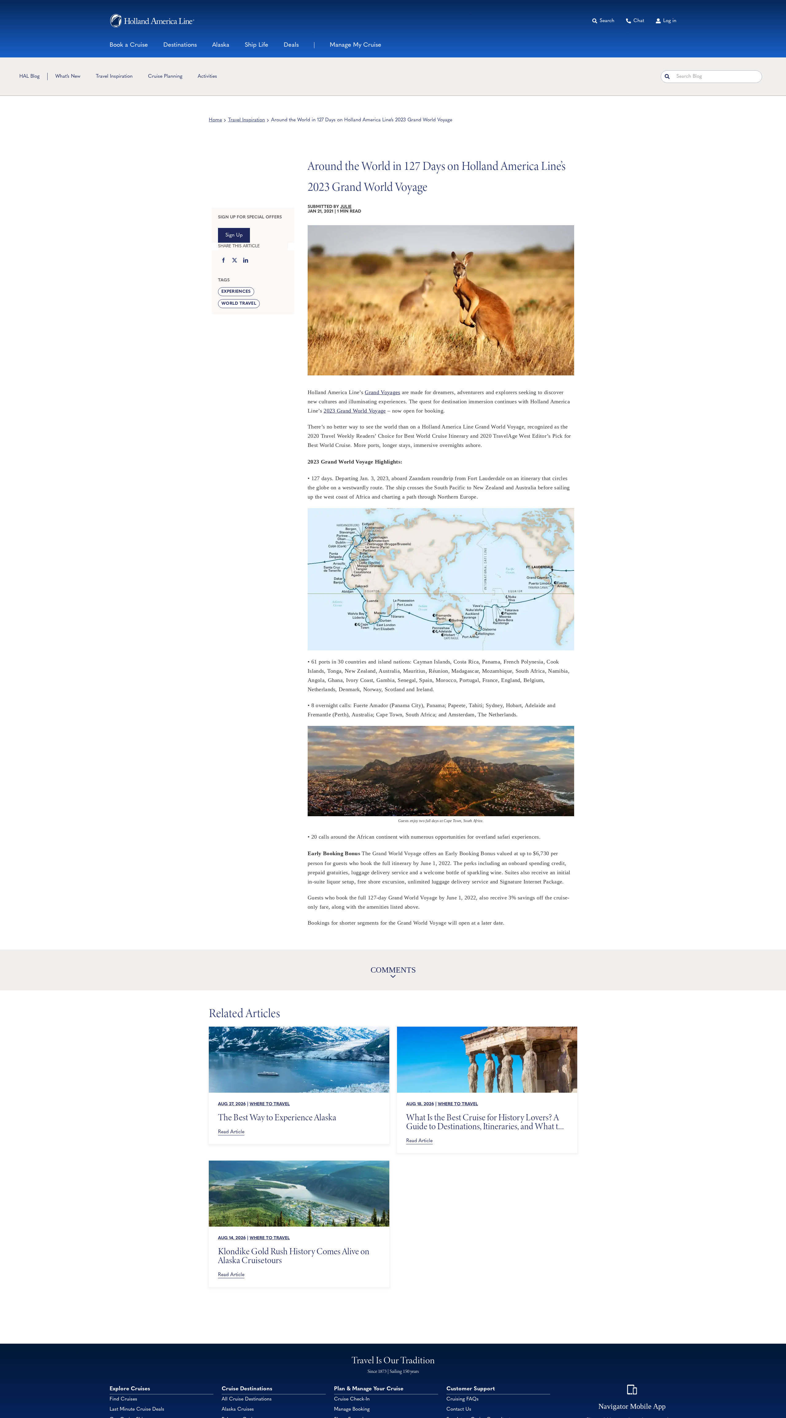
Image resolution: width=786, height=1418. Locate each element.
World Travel (238, 303)
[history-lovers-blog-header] (487, 1029)
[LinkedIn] (245, 260)
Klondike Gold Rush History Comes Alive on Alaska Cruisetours (293, 1256)
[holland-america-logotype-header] (152, 20)
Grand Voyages (382, 392)
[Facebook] (223, 260)
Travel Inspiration (246, 120)
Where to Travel (270, 1104)
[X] (234, 260)
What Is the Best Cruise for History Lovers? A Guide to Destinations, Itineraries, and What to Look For (484, 1122)
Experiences (236, 291)
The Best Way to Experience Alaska (277, 1117)
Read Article (231, 1132)
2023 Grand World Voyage (355, 411)
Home (215, 120)
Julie (346, 207)
